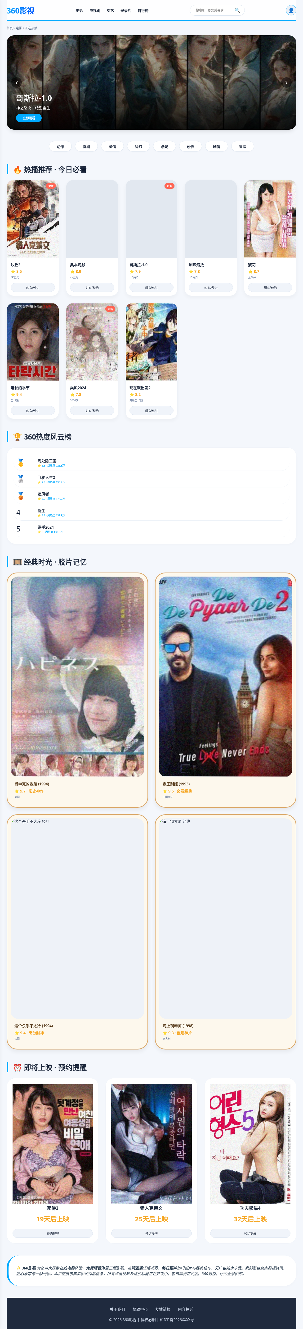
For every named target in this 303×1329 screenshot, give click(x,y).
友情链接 (162, 1309)
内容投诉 (185, 1309)
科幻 (138, 147)
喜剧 (86, 147)
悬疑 (164, 147)
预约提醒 (53, 1233)
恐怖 (190, 147)
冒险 (242, 147)
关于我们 (117, 1309)
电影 (79, 11)
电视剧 (94, 11)
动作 (60, 147)
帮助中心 (140, 1309)
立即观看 (29, 118)
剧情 (216, 147)
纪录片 (125, 11)
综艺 (110, 11)
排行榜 (143, 11)
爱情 (112, 147)
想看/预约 (32, 287)
